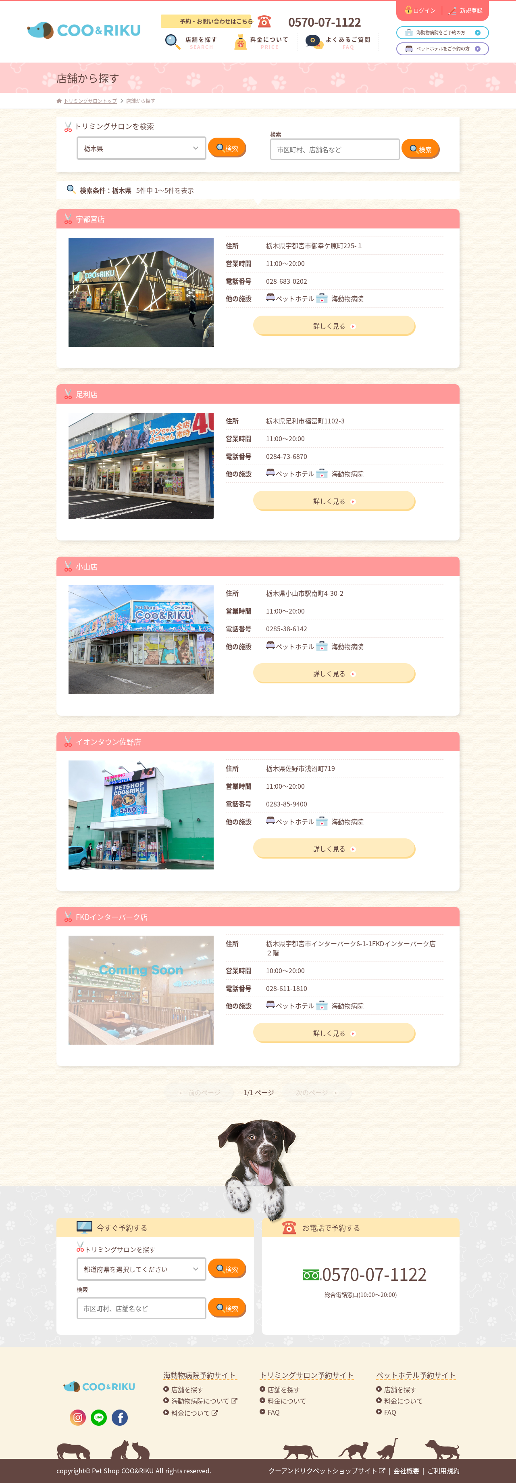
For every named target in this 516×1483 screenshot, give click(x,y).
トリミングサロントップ (90, 100)
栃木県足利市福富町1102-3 (305, 420)
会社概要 (406, 1470)
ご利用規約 (443, 1470)
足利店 (87, 394)
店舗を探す (187, 1389)
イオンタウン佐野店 (108, 741)
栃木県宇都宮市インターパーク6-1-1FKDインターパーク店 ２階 (354, 947)
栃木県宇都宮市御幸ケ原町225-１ (314, 245)
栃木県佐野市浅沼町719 (300, 768)
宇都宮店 (90, 219)
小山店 (87, 566)
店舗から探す (87, 77)
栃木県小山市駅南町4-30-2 (304, 593)
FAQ (274, 1412)
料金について (287, 1400)
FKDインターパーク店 (112, 916)
